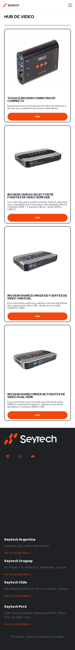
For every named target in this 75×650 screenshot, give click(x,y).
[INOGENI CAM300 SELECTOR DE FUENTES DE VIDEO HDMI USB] (37, 129)
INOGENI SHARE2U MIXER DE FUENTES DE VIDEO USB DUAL (37, 297)
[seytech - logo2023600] (11, 5)
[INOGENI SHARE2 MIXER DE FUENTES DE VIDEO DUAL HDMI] (37, 328)
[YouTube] (32, 456)
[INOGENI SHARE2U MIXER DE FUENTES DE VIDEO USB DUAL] (37, 230)
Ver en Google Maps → (18, 553)
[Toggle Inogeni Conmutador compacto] (37, 32)
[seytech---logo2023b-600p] (30, 438)
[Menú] (70, 5)
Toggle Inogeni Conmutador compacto (31, 99)
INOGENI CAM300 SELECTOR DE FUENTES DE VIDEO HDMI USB (30, 196)
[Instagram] (20, 456)
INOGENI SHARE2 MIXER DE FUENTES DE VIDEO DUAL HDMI (36, 395)
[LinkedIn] (7, 456)
